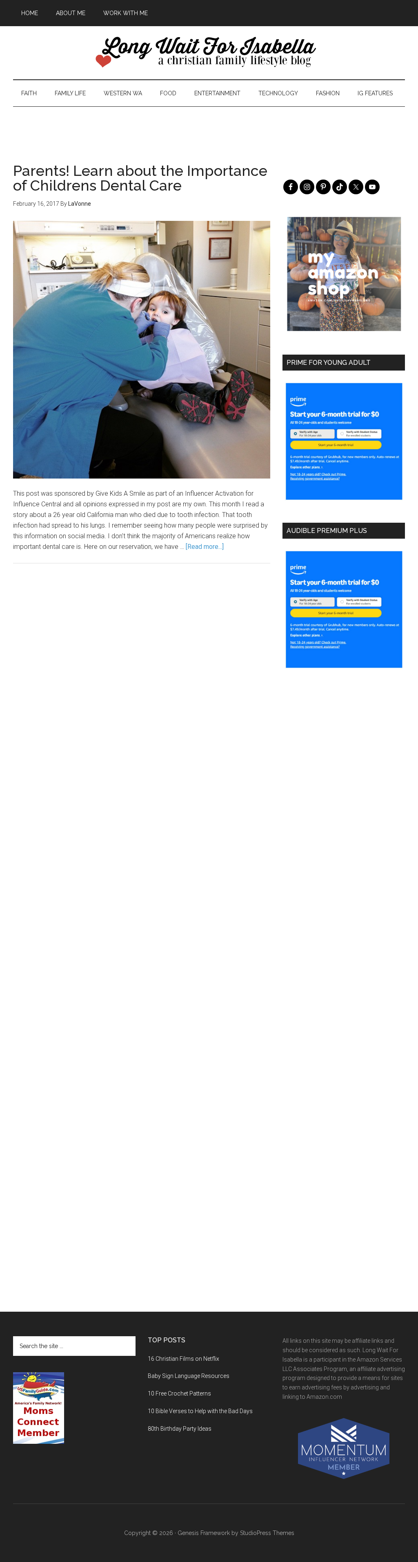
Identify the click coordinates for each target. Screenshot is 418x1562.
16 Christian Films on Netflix (183, 1358)
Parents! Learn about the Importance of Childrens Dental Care (140, 178)
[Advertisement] (209, 125)
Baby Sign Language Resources (188, 1376)
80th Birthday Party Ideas (179, 1428)
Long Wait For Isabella (209, 52)
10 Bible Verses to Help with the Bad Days (200, 1411)
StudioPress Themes (267, 1533)
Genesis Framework (204, 1533)
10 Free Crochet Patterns (179, 1393)
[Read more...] (205, 547)
